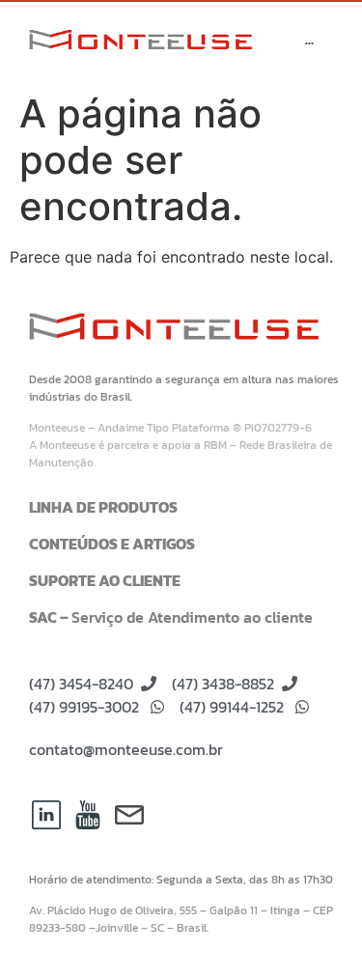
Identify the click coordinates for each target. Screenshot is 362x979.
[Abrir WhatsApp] (314, 930)
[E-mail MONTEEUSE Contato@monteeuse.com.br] (129, 814)
